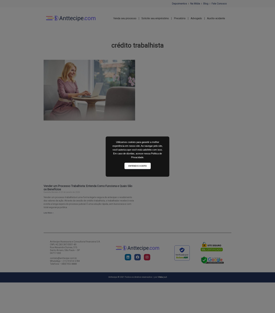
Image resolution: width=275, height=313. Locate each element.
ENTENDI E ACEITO (137, 166)
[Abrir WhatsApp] (267, 305)
